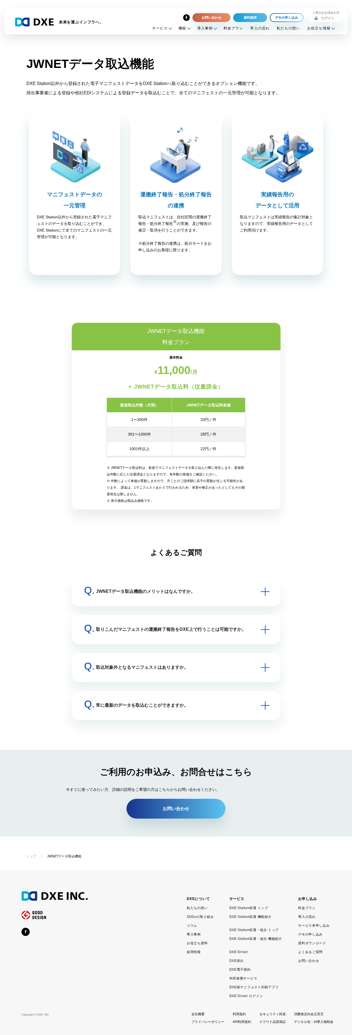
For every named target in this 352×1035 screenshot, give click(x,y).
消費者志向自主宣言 (309, 1014)
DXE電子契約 (240, 969)
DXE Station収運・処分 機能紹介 (255, 939)
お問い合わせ (308, 961)
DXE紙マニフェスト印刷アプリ (254, 987)
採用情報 (194, 952)
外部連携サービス (243, 978)
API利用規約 (242, 1022)
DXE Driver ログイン (246, 996)
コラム (192, 925)
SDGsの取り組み (200, 917)
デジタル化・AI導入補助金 (313, 1022)
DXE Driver (238, 952)
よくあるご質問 (310, 952)
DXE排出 (236, 961)
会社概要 (198, 1014)
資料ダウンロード (312, 943)
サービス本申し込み (313, 925)
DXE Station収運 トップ (248, 908)
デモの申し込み (310, 934)
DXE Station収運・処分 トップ (254, 930)
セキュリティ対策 (272, 1014)
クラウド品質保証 (272, 1022)
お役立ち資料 (197, 943)
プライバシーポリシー (207, 1022)
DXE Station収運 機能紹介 (250, 917)
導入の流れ (260, 28)
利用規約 (239, 1014)
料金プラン (233, 28)
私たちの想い (288, 28)
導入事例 (194, 934)
